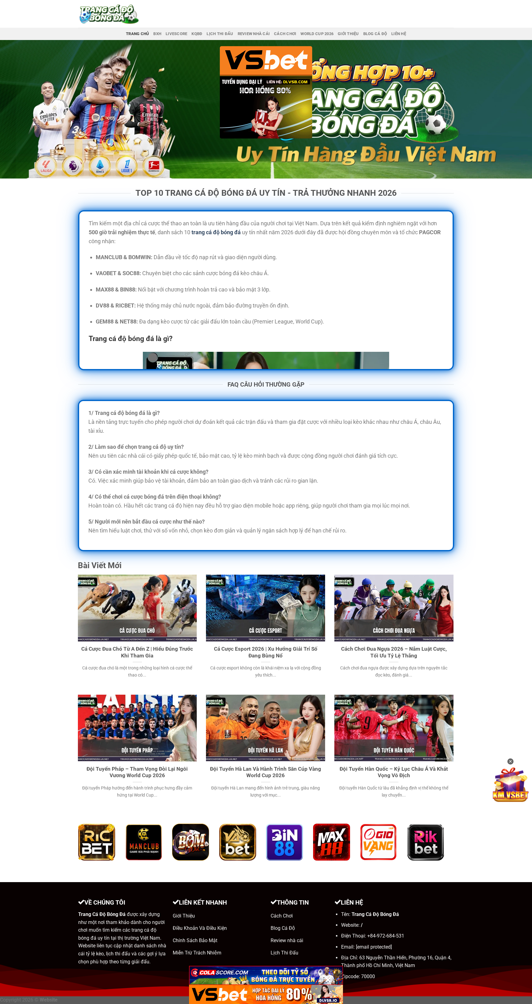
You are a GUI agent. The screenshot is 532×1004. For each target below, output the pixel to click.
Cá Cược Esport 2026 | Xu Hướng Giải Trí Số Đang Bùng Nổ (265, 652)
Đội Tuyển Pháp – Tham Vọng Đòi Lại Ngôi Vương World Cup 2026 (137, 772)
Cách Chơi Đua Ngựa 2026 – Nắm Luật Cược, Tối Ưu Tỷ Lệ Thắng (394, 652)
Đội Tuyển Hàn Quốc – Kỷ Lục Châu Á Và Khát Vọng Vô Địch (394, 772)
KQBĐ (196, 33)
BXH (157, 33)
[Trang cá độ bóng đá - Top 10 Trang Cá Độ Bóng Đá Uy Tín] (109, 14)
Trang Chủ (137, 33)
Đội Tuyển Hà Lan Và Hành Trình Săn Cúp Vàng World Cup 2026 (265, 772)
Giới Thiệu (348, 33)
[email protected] (374, 947)
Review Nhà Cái (254, 33)
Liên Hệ (398, 33)
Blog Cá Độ (375, 33)
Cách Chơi (285, 33)
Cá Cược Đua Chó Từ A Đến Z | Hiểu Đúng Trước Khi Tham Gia (137, 652)
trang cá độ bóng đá (216, 232)
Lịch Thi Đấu (220, 33)
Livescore (176, 33)
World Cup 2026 (316, 33)
